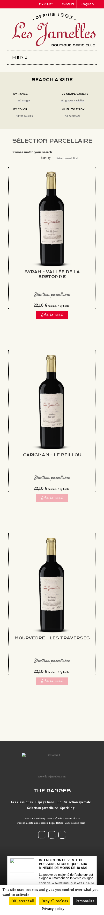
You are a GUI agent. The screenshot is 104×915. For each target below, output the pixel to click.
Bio (58, 802)
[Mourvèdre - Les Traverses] (52, 585)
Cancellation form (75, 822)
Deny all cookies (54, 900)
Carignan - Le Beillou (52, 455)
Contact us (29, 818)
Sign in (68, 4)
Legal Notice (56, 822)
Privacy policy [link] (53, 908)
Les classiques (22, 802)
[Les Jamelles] (54, 30)
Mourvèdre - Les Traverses (52, 638)
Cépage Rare (44, 802)
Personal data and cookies (32, 822)
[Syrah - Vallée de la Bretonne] (52, 219)
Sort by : (47, 157)
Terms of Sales (55, 818)
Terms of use (72, 818)
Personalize (84, 900)
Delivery (40, 818)
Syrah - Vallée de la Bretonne (52, 274)
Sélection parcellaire (42, 808)
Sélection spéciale (77, 802)
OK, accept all (22, 900)
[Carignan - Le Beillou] (52, 402)
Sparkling (67, 808)
